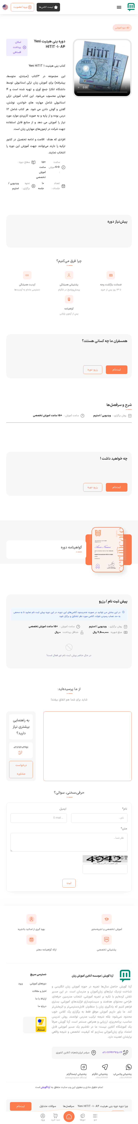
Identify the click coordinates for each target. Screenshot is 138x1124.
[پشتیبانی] (129, 1067)
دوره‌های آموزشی (38, 984)
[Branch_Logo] (131, 7)
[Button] (69, 1116)
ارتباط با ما (40, 999)
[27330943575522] (125, 976)
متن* (124, 828)
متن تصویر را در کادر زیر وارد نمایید (105, 863)
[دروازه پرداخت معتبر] (41, 1031)
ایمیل (62, 809)
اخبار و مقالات (39, 991)
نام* (124, 809)
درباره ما (42, 1006)
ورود (20, 984)
